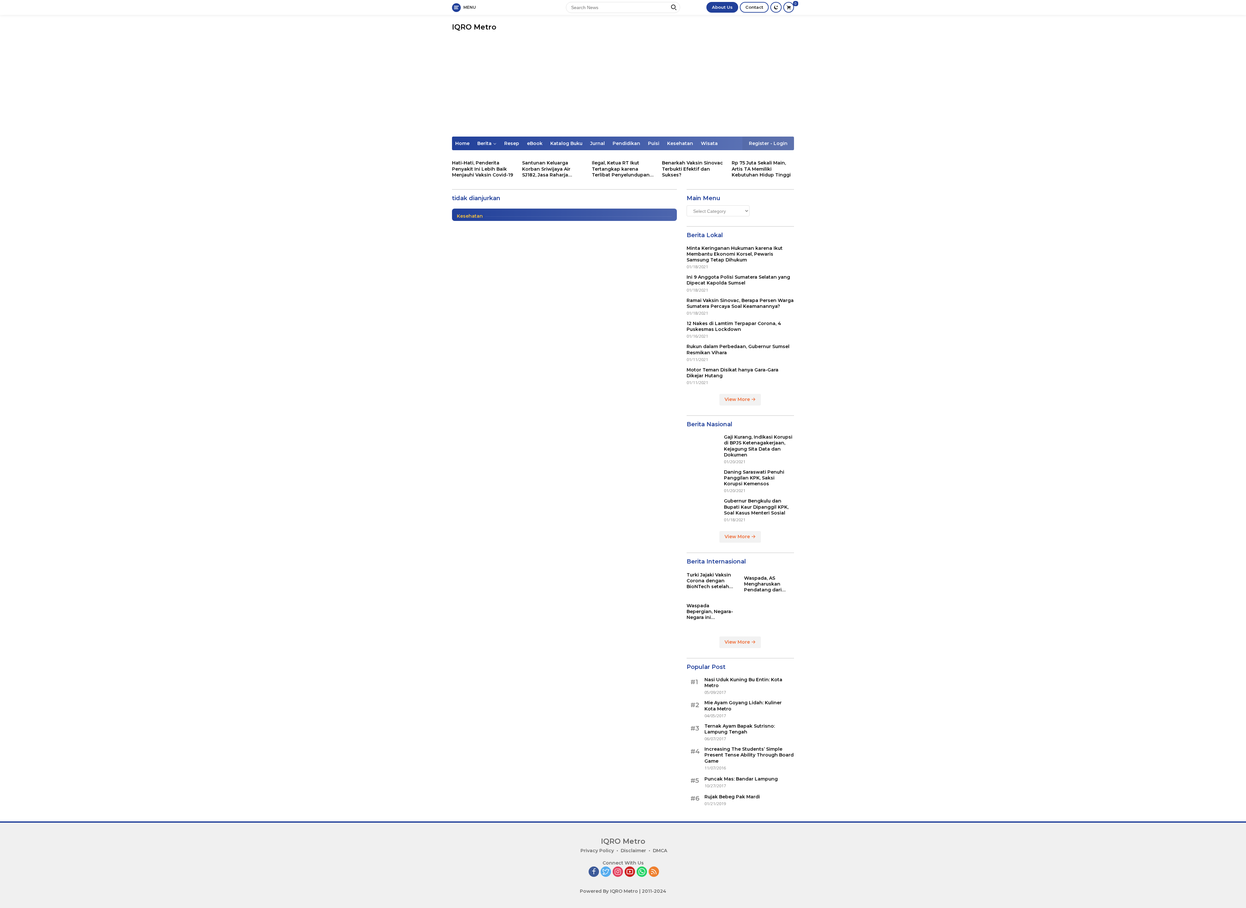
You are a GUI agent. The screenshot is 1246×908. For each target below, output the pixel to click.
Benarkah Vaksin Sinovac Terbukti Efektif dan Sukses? (692, 168)
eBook (535, 143)
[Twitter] (606, 872)
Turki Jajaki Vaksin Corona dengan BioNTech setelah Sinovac (709, 581)
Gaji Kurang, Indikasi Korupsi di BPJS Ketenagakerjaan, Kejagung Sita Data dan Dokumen (758, 446)
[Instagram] (618, 872)
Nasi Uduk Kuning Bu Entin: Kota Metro (743, 682)
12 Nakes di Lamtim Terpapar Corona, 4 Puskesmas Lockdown (734, 326)
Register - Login (768, 143)
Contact (754, 7)
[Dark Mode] (776, 7)
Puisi (653, 143)
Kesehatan (680, 143)
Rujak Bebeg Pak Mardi (732, 797)
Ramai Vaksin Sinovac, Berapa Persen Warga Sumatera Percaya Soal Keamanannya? (740, 303)
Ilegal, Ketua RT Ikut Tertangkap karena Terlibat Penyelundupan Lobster (621, 169)
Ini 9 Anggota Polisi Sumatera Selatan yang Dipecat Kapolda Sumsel (738, 280)
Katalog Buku (566, 143)
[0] (788, 7)
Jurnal (597, 143)
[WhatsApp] (642, 872)
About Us (722, 7)
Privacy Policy (597, 851)
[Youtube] (630, 872)
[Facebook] (594, 872)
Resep (511, 143)
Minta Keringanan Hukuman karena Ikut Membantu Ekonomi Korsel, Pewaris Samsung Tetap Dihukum (735, 254)
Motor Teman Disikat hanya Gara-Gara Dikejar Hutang (732, 373)
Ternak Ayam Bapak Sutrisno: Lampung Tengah (739, 729)
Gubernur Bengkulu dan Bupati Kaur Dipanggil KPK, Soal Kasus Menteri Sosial (756, 506)
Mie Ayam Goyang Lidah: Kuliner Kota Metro (743, 705)
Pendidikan (626, 143)
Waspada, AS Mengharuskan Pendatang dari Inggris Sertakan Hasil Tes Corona (764, 584)
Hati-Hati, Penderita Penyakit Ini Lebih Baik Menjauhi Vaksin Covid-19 (482, 168)
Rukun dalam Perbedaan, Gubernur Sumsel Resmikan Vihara (738, 349)
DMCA (660, 851)
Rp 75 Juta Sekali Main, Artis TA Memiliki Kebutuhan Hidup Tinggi (761, 168)
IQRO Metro (474, 27)
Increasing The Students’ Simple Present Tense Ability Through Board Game (749, 755)
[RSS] (654, 872)
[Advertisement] (623, 87)
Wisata (709, 143)
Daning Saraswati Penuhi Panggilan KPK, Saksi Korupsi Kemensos (754, 478)
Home (462, 143)
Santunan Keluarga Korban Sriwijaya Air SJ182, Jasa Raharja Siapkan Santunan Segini (552, 169)
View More (738, 399)
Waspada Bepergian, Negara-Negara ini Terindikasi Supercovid (710, 612)
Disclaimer (633, 851)
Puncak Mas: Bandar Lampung (741, 779)
